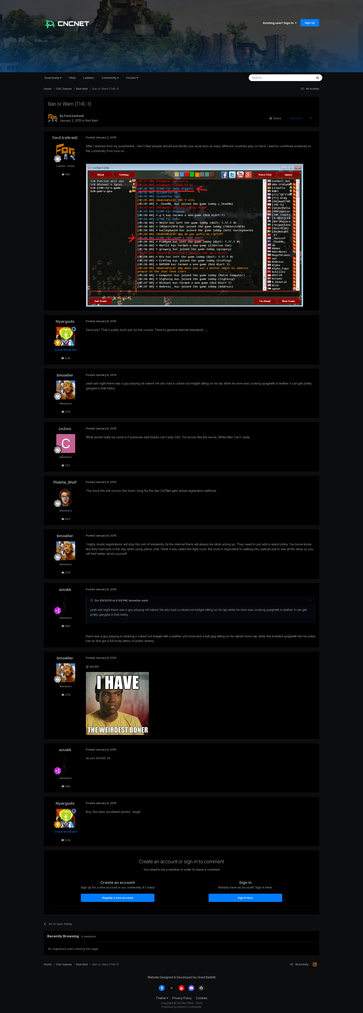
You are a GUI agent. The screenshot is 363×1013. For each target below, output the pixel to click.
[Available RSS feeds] (314, 964)
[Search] (317, 77)
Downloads (52, 77)
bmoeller (65, 375)
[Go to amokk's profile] (65, 604)
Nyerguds (65, 321)
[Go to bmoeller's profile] (65, 390)
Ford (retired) (74, 116)
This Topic (300, 77)
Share (276, 118)
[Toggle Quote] (92, 600)
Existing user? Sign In (279, 23)
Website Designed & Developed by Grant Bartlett (181, 977)
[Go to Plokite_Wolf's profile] (65, 497)
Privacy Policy (182, 998)
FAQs (72, 77)
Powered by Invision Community (181, 1006)
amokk (65, 589)
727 (67, 465)
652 (67, 519)
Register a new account (117, 897)
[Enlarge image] (194, 235)
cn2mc (65, 428)
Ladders (88, 77)
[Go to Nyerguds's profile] (65, 336)
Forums (131, 77)
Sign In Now (245, 897)
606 (67, 626)
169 (67, 174)
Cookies (201, 998)
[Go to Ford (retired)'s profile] (52, 118)
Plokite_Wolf (64, 482)
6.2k (67, 358)
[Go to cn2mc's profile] (65, 443)
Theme (161, 998)
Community (109, 77)
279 (67, 411)
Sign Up (310, 22)
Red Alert (91, 120)
